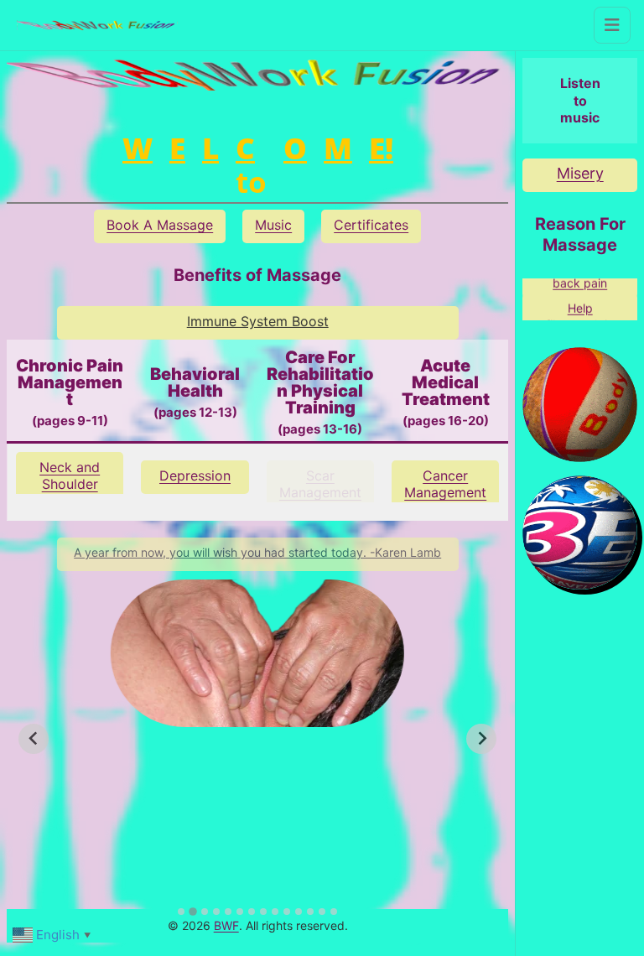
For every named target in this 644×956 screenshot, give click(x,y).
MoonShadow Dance (580, 181)
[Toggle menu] (612, 25)
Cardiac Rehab (320, 484)
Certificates (371, 224)
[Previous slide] (33, 739)
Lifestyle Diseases (446, 484)
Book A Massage (159, 224)
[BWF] (97, 25)
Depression (195, 475)
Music (273, 224)
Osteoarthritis (69, 475)
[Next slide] (481, 739)
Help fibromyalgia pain (580, 310)
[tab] (181, 911)
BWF (226, 925)
